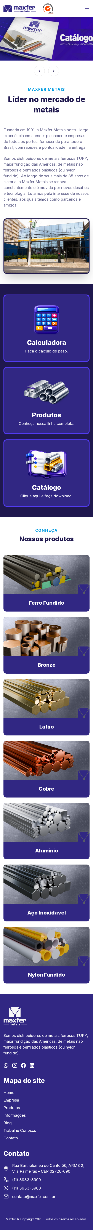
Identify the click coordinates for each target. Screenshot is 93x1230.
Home (8, 1092)
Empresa (11, 1100)
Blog (7, 1123)
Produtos (11, 1107)
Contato (10, 1138)
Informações (14, 1115)
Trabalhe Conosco (19, 1130)
